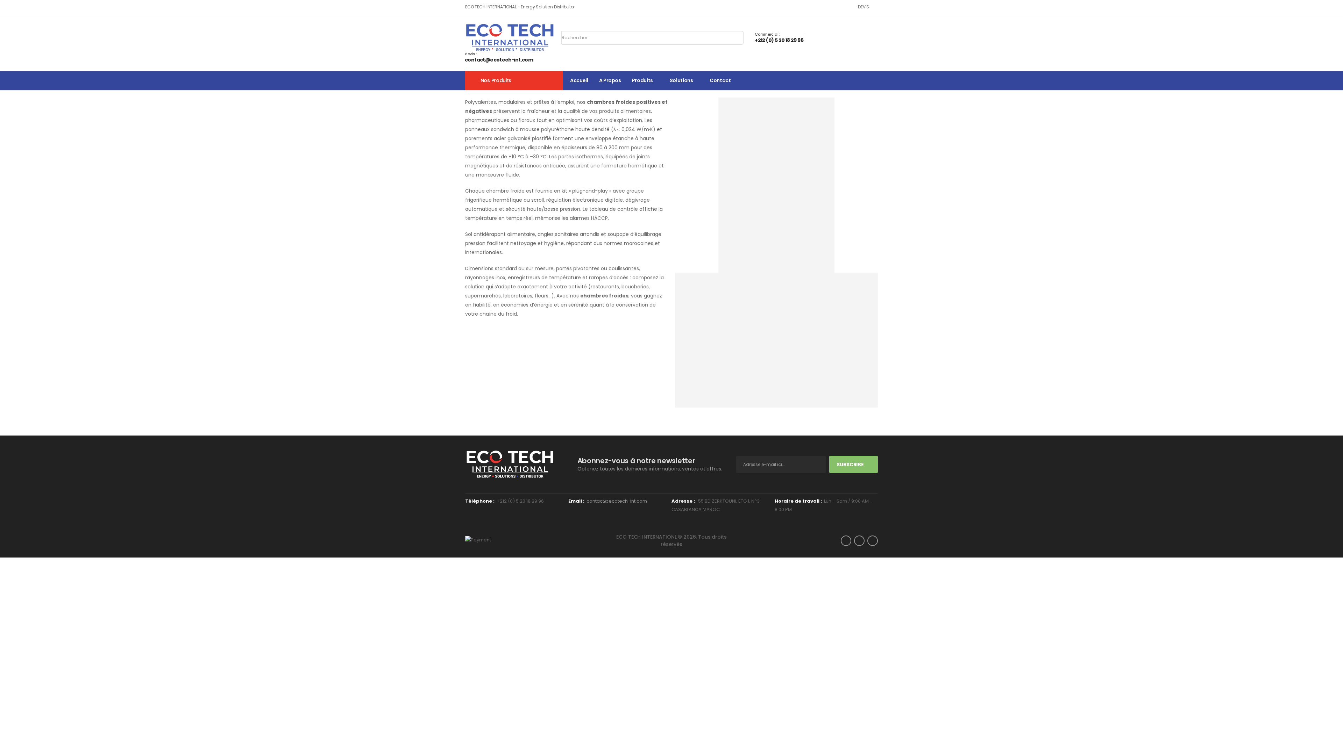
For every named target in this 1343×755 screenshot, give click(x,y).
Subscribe (850, 464)
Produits (642, 80)
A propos (610, 80)
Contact (720, 80)
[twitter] (859, 540)
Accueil (579, 80)
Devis (863, 7)
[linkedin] (872, 540)
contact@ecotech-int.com (617, 501)
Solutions (681, 80)
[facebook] (846, 540)
